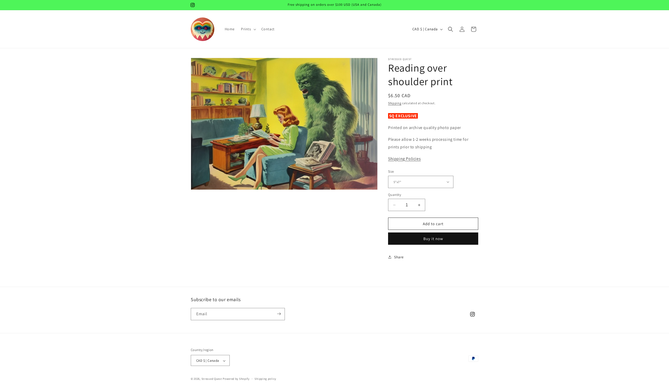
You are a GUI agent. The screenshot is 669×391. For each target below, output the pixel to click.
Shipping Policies (404, 158)
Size (391, 171)
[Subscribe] (279, 314)
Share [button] (399, 257)
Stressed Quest (211, 379)
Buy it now (433, 238)
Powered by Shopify (236, 379)
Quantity (394, 194)
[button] (248, 29)
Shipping (394, 103)
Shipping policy (265, 379)
